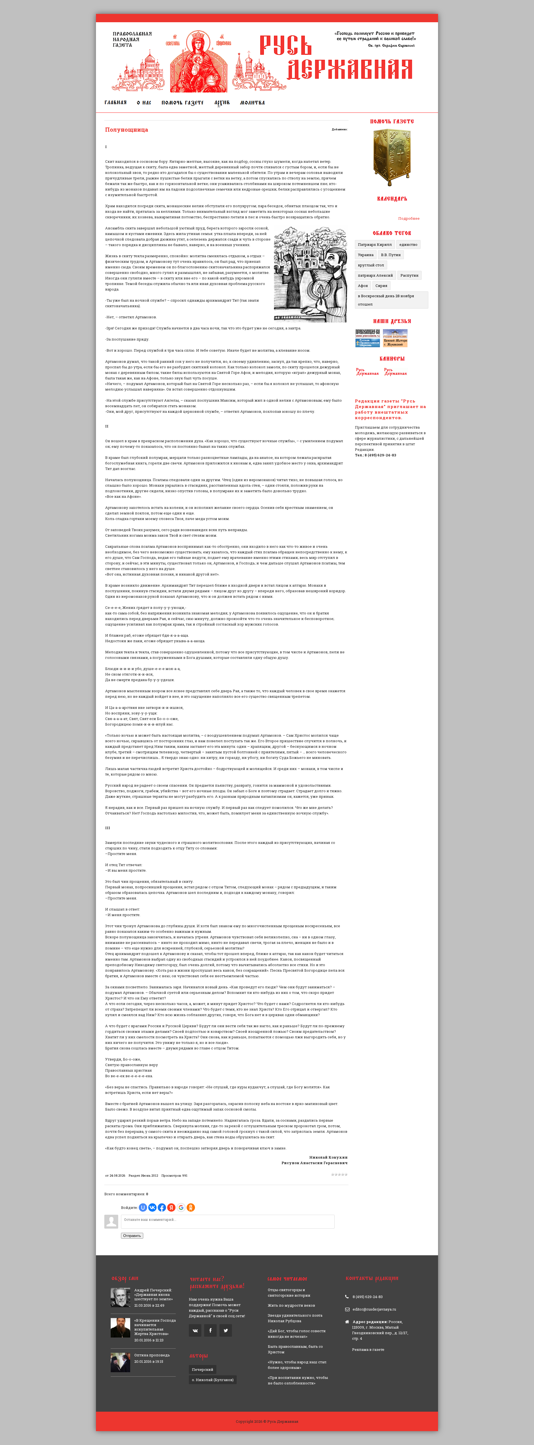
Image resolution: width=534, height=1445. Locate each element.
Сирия (381, 285)
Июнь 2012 (149, 1175)
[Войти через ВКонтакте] (152, 1207)
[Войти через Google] (181, 1207)
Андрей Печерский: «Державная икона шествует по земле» (153, 1294)
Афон (363, 285)
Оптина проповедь (152, 1355)
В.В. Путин (391, 254)
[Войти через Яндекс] (171, 1207)
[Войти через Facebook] (162, 1207)
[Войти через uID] (143, 1207)
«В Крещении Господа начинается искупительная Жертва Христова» (155, 1327)
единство (408, 244)
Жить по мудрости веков (291, 1305)
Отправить (132, 1236)
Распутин (409, 275)
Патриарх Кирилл (375, 244)
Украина (366, 254)
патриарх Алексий (375, 275)
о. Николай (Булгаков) (213, 1379)
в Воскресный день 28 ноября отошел (386, 300)
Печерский (202, 1369)
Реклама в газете (368, 1349)
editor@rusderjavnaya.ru (374, 1309)
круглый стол (371, 265)
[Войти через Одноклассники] (191, 1207)
